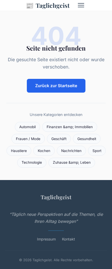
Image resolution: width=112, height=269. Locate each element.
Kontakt (68, 239)
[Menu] (81, 5)
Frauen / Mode (28, 139)
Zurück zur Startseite (56, 85)
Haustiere (19, 151)
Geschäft (58, 139)
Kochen (44, 151)
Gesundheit (86, 139)
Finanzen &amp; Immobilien (70, 127)
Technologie (32, 162)
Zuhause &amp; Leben (72, 162)
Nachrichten (71, 151)
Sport (96, 151)
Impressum (46, 239)
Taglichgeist (48, 5)
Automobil (27, 127)
